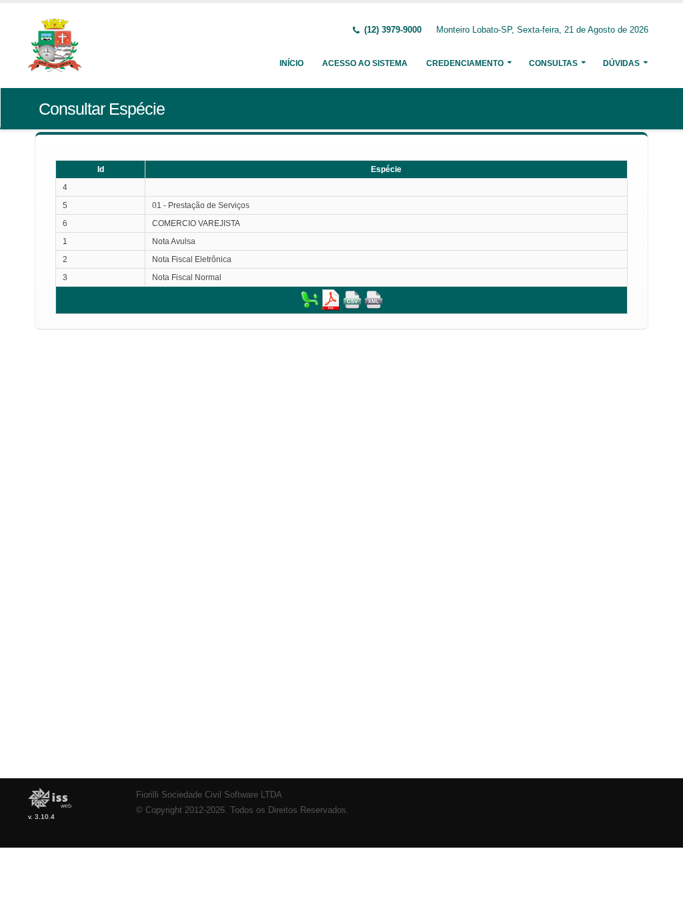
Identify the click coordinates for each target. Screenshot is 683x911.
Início (291, 63)
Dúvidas (621, 63)
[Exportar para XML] (373, 299)
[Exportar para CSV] (352, 299)
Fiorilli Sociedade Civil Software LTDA (209, 795)
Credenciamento (465, 63)
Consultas (553, 63)
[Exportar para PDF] (331, 299)
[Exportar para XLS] (309, 299)
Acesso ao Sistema (365, 63)
